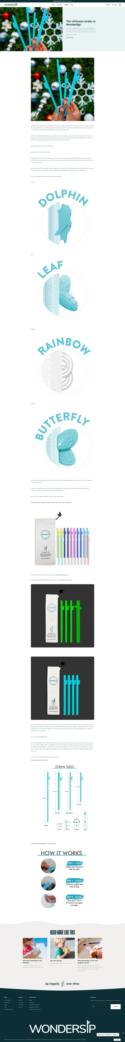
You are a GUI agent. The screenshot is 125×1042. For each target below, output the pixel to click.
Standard (6, 1002)
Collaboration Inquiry (35, 1009)
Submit (115, 1006)
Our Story (59, 4)
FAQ (72, 4)
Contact (21, 1007)
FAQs (30, 1000)
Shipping (31, 1002)
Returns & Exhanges (34, 1004)
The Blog (66, 4)
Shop (53, 4)
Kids (5, 1007)
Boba (5, 1004)
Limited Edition (8, 1009)
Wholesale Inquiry (34, 1007)
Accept (117, 1039)
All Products (7, 1000)
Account (114, 4)
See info (83, 1039)
